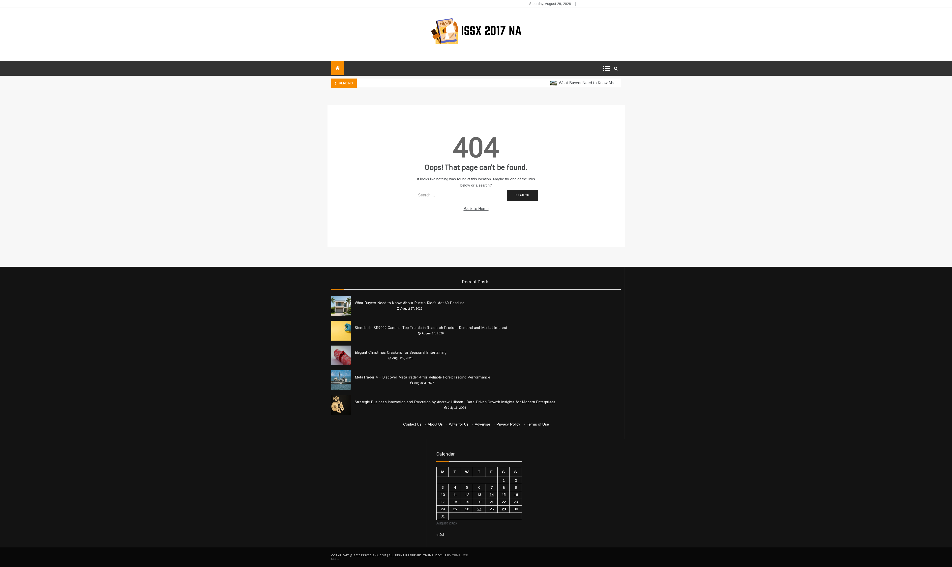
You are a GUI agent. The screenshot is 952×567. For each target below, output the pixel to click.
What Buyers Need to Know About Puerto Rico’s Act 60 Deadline (605, 83)
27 (479, 509)
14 (492, 494)
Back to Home (476, 209)
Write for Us (459, 424)
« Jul (440, 534)
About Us (435, 424)
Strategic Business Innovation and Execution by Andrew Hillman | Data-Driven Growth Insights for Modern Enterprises (455, 402)
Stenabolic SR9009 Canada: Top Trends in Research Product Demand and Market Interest (431, 327)
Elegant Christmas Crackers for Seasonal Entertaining (401, 352)
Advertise (482, 424)
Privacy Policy (508, 424)
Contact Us (412, 424)
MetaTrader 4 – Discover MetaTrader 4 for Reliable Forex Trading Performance (422, 377)
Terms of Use (538, 424)
